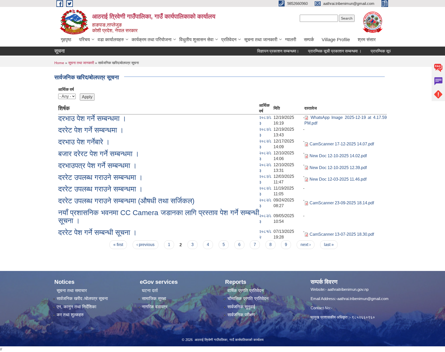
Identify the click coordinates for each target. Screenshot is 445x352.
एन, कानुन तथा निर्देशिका (76, 306)
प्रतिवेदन (228, 39)
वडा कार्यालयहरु (111, 39)
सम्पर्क (309, 39)
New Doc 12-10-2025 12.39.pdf (338, 167)
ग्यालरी (290, 39)
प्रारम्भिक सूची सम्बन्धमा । (384, 51)
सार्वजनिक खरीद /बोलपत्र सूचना (82, 298)
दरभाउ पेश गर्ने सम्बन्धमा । (92, 118)
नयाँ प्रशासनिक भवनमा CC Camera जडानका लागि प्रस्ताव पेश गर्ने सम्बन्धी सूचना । (158, 217)
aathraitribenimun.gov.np (348, 289)
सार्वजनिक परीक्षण (241, 314)
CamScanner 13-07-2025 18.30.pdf (342, 234)
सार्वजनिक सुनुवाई (241, 306)
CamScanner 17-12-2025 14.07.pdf (342, 144)
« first (118, 244)
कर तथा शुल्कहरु (70, 314)
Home (59, 63)
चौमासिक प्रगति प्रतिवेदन (248, 298)
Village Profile (336, 39)
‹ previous (145, 244)
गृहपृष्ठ (66, 39)
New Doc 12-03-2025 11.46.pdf (338, 179)
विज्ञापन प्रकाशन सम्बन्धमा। (272, 51)
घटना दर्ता (150, 290)
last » (329, 244)
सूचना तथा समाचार (72, 290)
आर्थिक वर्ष (66, 89)
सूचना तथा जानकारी (260, 39)
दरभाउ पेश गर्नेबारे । (84, 142)
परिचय (84, 39)
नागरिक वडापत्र (154, 306)
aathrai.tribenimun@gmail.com (363, 298)
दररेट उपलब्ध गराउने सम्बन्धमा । (100, 177)
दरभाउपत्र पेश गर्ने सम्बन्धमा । (97, 166)
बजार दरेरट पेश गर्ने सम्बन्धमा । (98, 154)
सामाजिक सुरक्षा (154, 298)
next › (306, 244)
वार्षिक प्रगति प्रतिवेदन (245, 290)
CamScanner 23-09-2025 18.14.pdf (342, 203)
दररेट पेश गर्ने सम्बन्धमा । (91, 130)
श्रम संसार (367, 39)
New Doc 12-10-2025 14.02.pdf (338, 156)
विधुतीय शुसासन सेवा (196, 39)
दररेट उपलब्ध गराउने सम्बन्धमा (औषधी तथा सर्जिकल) (126, 201)
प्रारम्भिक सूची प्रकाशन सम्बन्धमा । (328, 51)
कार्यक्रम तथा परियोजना (152, 39)
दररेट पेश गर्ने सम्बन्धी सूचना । (97, 232)
